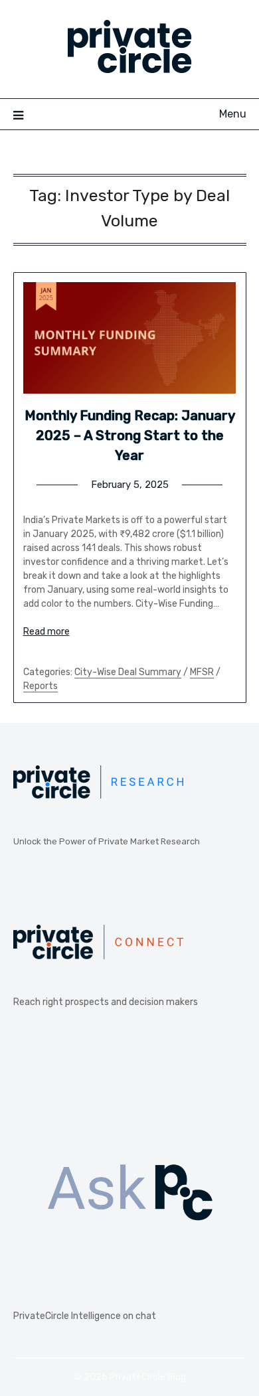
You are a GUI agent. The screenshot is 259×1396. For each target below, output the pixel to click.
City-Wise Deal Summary (127, 672)
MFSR (202, 672)
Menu (232, 114)
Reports (40, 686)
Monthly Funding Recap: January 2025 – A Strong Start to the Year (130, 435)
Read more (46, 631)
